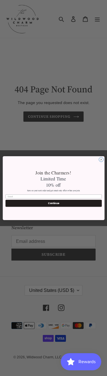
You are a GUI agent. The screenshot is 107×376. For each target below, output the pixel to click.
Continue (53, 203)
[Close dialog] (101, 159)
